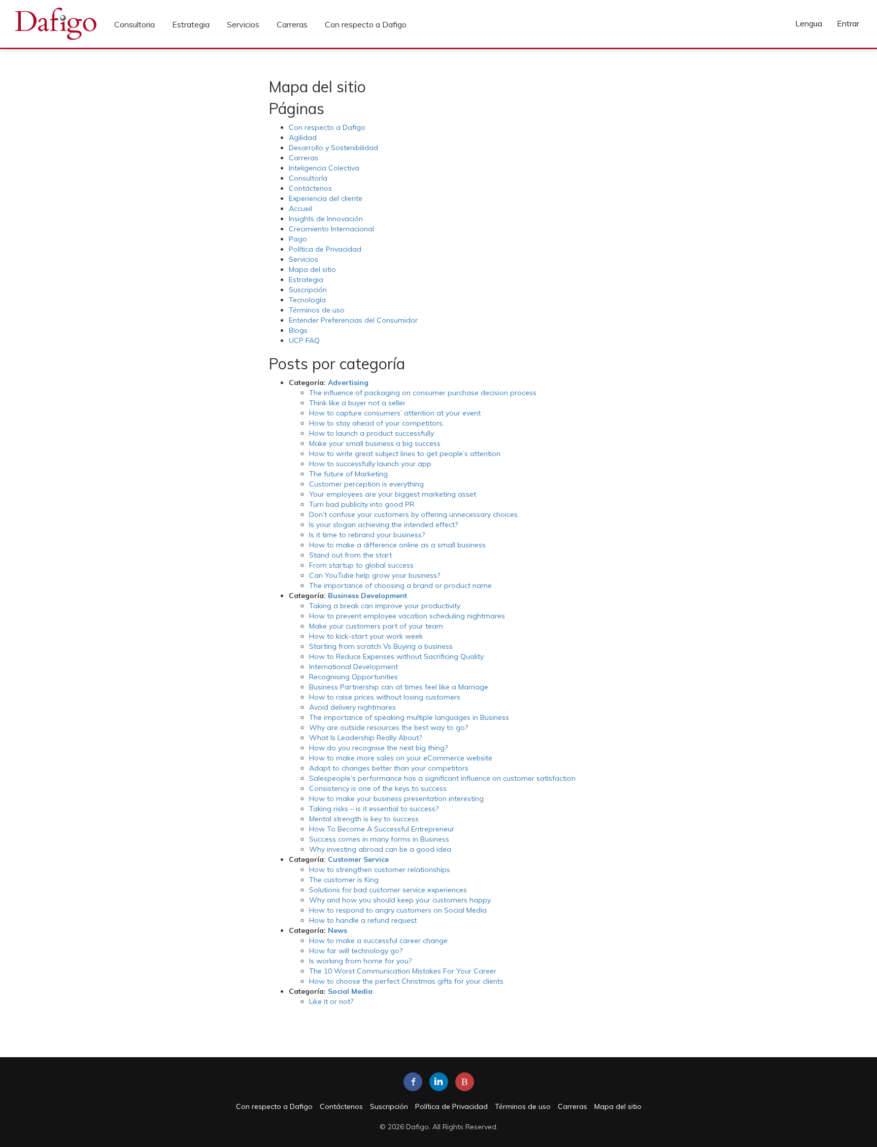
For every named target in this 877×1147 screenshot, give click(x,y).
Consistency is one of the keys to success (378, 788)
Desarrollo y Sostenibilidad (333, 147)
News (337, 930)
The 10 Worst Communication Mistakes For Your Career (402, 971)
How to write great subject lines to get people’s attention (404, 453)
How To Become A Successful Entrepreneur (381, 828)
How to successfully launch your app (370, 463)
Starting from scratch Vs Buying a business (381, 646)
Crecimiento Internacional (331, 228)
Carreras (292, 24)
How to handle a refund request (363, 920)
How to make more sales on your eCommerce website (400, 757)
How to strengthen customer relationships (379, 869)
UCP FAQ (304, 340)
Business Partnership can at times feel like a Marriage (398, 686)
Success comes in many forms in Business (379, 839)
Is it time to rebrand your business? (367, 534)
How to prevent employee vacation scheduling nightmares (407, 615)
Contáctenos (310, 188)
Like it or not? (331, 1001)
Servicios (243, 24)
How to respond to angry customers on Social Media (398, 910)
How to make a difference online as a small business (397, 544)
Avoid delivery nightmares (352, 707)
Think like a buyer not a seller (357, 402)
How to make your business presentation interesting (396, 798)
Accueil (300, 208)
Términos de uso (317, 310)
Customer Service (358, 859)
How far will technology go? (355, 950)
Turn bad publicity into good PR (361, 504)
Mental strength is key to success (364, 818)
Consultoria (134, 24)
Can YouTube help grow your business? (374, 575)
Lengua (808, 23)
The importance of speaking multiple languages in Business (409, 717)
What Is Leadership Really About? (365, 737)
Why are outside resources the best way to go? (388, 727)
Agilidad (303, 137)
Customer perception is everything (366, 484)
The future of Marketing (348, 473)
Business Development (367, 595)
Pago (298, 239)
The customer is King (344, 879)
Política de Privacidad (325, 249)
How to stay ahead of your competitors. (376, 423)
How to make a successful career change (378, 940)
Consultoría (308, 178)
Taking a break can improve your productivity (384, 605)
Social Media (350, 991)
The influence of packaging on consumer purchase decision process (422, 392)
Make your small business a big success (375, 443)
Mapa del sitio (312, 269)
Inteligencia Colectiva (324, 167)
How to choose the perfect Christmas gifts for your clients (406, 981)
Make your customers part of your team (376, 626)
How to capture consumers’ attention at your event (395, 413)
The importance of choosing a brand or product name (400, 585)
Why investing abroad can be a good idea (380, 849)
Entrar (848, 23)
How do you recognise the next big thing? (378, 747)
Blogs (298, 330)
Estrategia (191, 24)
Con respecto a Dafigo (366, 24)
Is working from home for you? (360, 960)
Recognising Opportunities (353, 676)
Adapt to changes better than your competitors (388, 768)
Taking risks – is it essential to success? (373, 808)
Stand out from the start (350, 555)
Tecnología (307, 299)
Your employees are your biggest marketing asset (392, 494)
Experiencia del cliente (325, 198)
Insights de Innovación (326, 218)
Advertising (348, 382)
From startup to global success (361, 565)
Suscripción (308, 289)
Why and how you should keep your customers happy (400, 900)
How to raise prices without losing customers (384, 697)
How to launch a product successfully (371, 433)
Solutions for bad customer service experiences (388, 889)
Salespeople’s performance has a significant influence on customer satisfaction (442, 778)
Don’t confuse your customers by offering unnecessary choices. (414, 514)
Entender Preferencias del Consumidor (353, 320)
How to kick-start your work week (366, 636)
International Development (353, 666)
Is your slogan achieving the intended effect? (383, 524)
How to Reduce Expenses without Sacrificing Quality (396, 656)
